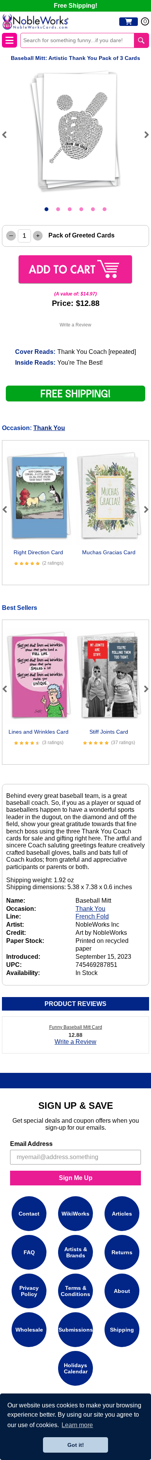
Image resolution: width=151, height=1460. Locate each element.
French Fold (92, 916)
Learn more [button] (77, 1425)
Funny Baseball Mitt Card (75, 1027)
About (122, 1291)
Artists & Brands (75, 1252)
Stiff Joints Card (108, 732)
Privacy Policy (29, 1291)
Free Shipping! (75, 5)
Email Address (31, 1144)
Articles (122, 1214)
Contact (29, 1214)
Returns (122, 1252)
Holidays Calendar (76, 1368)
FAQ (29, 1252)
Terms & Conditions (75, 1291)
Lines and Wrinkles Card (39, 732)
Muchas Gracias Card (109, 552)
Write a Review (75, 325)
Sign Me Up (76, 1178)
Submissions (75, 1330)
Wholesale (29, 1330)
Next (143, 134)
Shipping (122, 1330)
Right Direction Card (38, 552)
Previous (8, 134)
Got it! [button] (75, 1445)
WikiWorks (75, 1214)
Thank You (49, 428)
